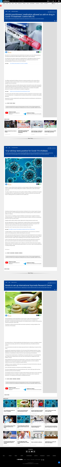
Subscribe (22, 1)
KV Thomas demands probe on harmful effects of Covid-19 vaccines (9, 442)
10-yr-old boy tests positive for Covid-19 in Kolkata (19, 63)
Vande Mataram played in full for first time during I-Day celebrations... (23, 131)
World (13, 3)
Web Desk (9, 52)
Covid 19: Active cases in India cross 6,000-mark (50, 411)
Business (24, 3)
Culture (48, 455)
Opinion (16, 3)
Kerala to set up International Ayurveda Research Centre (20, 91)
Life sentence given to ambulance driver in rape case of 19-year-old (51, 426)
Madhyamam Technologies (29, 463)
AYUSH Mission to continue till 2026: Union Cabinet (50, 442)
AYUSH (11, 103)
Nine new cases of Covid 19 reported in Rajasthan (36, 426)
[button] (1, 1)
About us (25, 459)
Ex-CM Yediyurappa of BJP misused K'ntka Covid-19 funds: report (23, 442)
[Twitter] (38, 52)
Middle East (20, 3)
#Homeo (14, 103)
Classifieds (18, 1)
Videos (6, 128)
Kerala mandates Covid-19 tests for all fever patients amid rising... (9, 426)
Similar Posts (5, 398)
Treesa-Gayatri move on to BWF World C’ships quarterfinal (50, 131)
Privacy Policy (33, 459)
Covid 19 (8, 103)
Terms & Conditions (38, 459)
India (10, 3)
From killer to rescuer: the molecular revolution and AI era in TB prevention (20, 229)
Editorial (32, 439)
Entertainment (32, 3)
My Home (7, 3)
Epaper (13, 1)
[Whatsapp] (39, 52)
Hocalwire (37, 463)
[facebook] (37, 52)
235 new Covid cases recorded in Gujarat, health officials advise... (37, 411)
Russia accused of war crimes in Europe (10, 131)
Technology (37, 3)
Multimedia (46, 3)
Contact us (28, 459)
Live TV (15, 1)
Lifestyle (41, 3)
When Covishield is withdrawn (36, 442)
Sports (28, 3)
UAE (31, 128)
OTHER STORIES (6, 119)
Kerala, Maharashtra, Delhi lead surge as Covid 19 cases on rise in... (23, 426)
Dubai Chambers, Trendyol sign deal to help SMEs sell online (37, 131)
